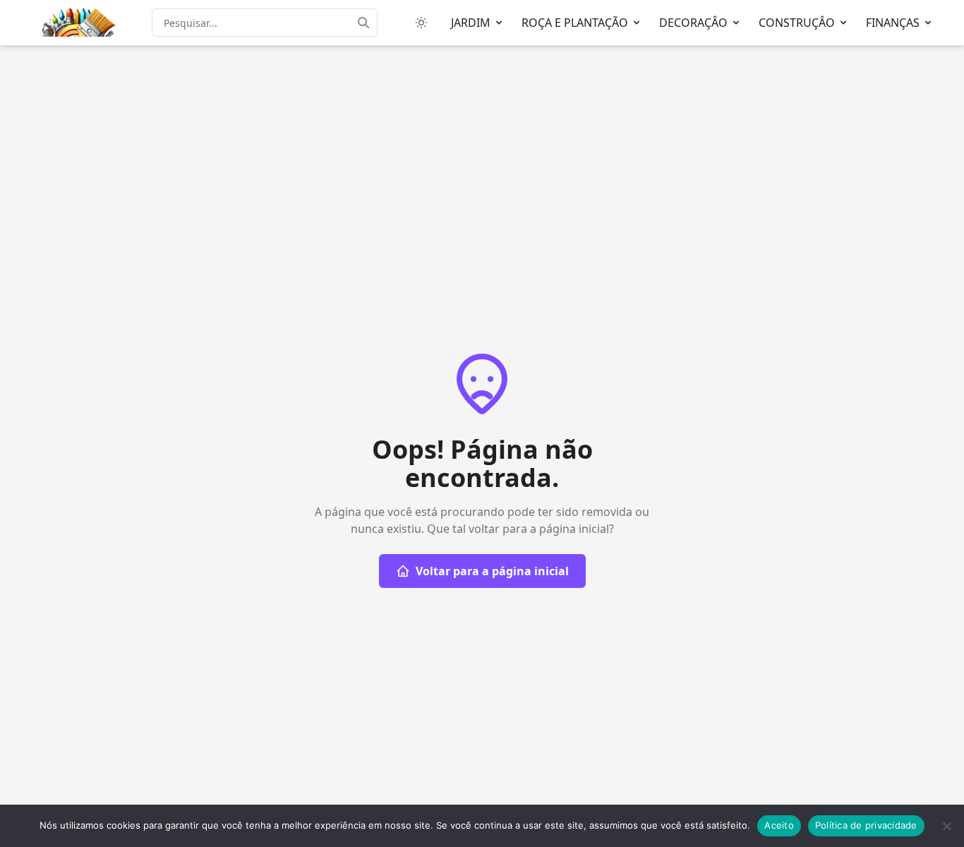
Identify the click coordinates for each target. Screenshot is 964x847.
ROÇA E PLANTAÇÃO (575, 22)
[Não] (946, 826)
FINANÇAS (893, 22)
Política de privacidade (866, 825)
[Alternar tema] (421, 22)
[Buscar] (368, 22)
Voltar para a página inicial (492, 571)
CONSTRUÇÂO (797, 22)
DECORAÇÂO (693, 22)
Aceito (779, 825)
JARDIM (470, 22)
